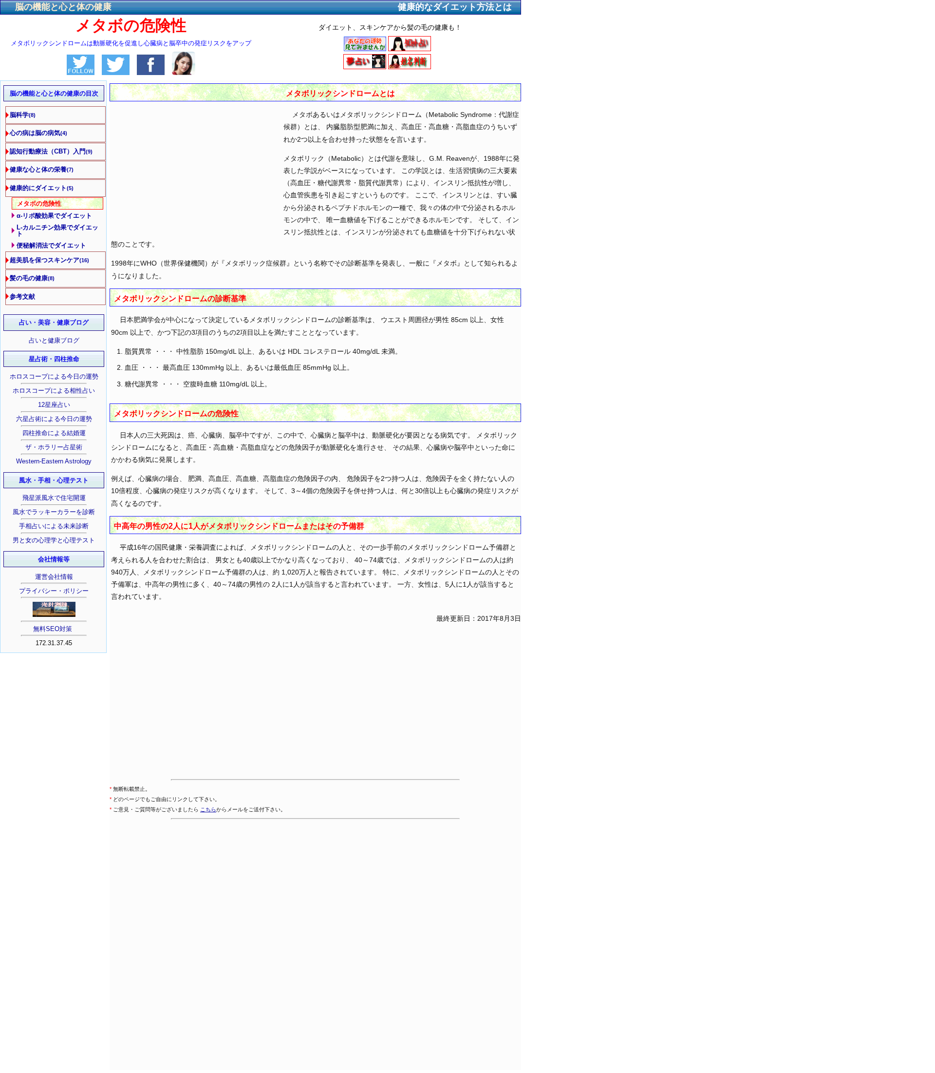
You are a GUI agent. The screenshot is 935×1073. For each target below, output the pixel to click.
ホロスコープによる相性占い (54, 390)
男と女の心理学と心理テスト (54, 540)
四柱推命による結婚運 (54, 433)
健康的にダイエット (42, 188)
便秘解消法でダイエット (51, 245)
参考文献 (22, 296)
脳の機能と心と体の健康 (63, 7)
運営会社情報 (54, 576)
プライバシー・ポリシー (54, 590)
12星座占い (54, 404)
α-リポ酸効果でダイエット (54, 215)
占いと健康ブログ (54, 340)
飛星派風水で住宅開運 (54, 497)
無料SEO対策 (53, 628)
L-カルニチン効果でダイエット (57, 230)
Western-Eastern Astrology (54, 461)
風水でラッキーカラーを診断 (54, 512)
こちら (208, 809)
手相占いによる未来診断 (54, 526)
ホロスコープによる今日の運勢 (54, 376)
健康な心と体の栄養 (42, 169)
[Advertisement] (191, 159)
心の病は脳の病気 (38, 132)
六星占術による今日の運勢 (54, 418)
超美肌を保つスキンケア (49, 260)
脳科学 (23, 114)
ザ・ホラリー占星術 (53, 447)
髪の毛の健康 (32, 278)
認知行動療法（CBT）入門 (51, 151)
